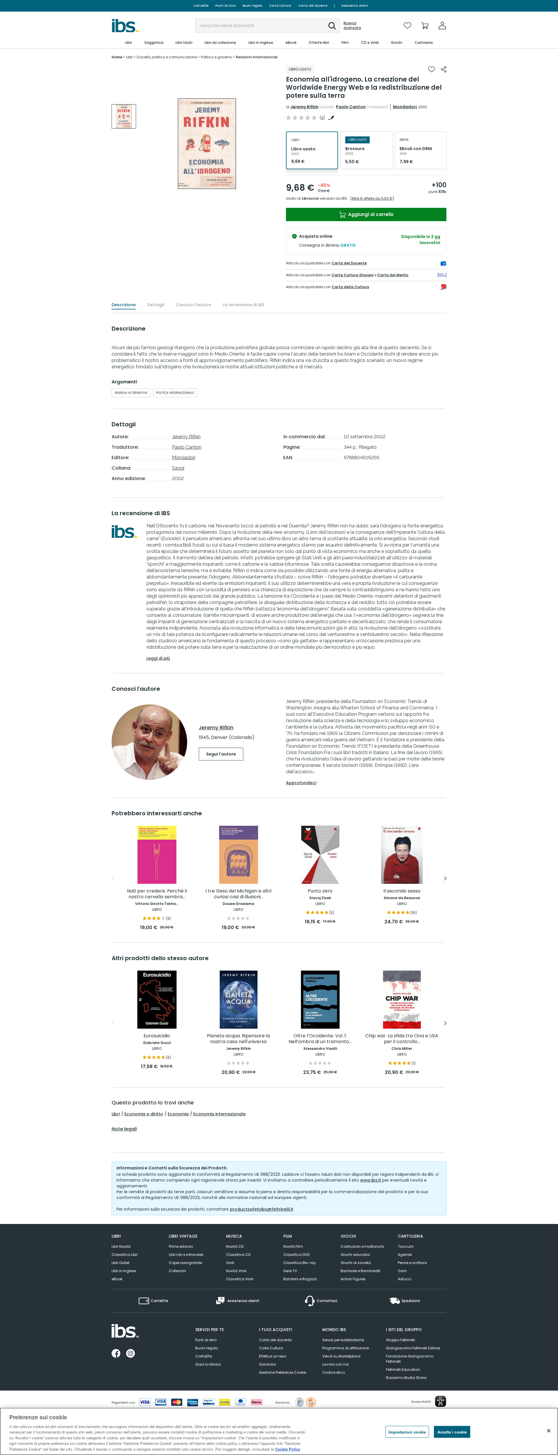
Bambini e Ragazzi (300, 1278)
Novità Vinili (236, 1270)
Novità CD (235, 1246)
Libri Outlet (120, 1262)
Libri (116, 1114)
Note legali (124, 1129)
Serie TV (290, 1270)
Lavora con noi (335, 1364)
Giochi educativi (355, 1254)
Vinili (230, 1262)
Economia (178, 1114)
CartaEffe (200, 5)
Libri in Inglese (124, 1270)
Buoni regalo (252, 5)
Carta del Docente (349, 263)
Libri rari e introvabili (186, 1254)
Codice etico (333, 1372)
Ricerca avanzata (352, 25)
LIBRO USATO (300, 69)
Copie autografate (185, 1262)
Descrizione (124, 305)
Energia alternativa (131, 393)
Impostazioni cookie (407, 1431)
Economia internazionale (219, 1114)
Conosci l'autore (193, 305)
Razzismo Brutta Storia (406, 1377)
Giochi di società (356, 1262)
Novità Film (293, 1246)
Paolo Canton (351, 107)
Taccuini (406, 1246)
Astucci (404, 1278)
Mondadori (405, 107)
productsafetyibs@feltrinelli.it (261, 1209)
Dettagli (155, 305)
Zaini (402, 1270)
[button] (332, 26)
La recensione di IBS (243, 305)
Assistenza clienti (354, 5)
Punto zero (320, 891)
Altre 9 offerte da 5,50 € (372, 198)
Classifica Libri (124, 1254)
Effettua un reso (272, 1356)
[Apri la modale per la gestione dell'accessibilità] (440, 1401)
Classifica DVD (296, 1254)
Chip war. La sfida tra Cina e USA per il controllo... (401, 1039)
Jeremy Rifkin (304, 107)
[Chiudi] (548, 1430)
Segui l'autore (221, 754)
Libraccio (310, 198)
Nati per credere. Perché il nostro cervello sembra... (157, 894)
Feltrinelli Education (403, 1369)
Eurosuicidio (157, 1036)
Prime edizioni (181, 1246)
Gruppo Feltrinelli (400, 1339)
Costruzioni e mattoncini (362, 1246)
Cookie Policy (287, 1449)
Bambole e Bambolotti (360, 1270)
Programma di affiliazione (345, 1348)
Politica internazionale (175, 393)
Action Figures (353, 1278)
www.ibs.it (370, 1180)
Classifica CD (238, 1254)
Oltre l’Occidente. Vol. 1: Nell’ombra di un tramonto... (320, 1039)
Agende (405, 1254)
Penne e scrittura (412, 1262)
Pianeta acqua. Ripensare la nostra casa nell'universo (238, 1039)
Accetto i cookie (452, 1431)
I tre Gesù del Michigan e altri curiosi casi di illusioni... (238, 894)
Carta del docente (312, 5)
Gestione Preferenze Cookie (282, 1372)
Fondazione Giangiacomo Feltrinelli (409, 1359)
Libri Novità (121, 1246)
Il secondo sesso (402, 891)
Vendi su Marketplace (341, 1356)
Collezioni (177, 1270)
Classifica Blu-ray (299, 1262)
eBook (117, 1278)
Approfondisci (301, 783)
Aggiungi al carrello (370, 214)
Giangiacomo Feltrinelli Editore (413, 1348)
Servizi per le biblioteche (343, 1339)
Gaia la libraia (208, 1364)
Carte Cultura (280, 5)
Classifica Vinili (239, 1278)
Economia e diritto (143, 1114)
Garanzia (267, 1364)
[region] (279, 1431)
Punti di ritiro (225, 5)
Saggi (178, 468)
